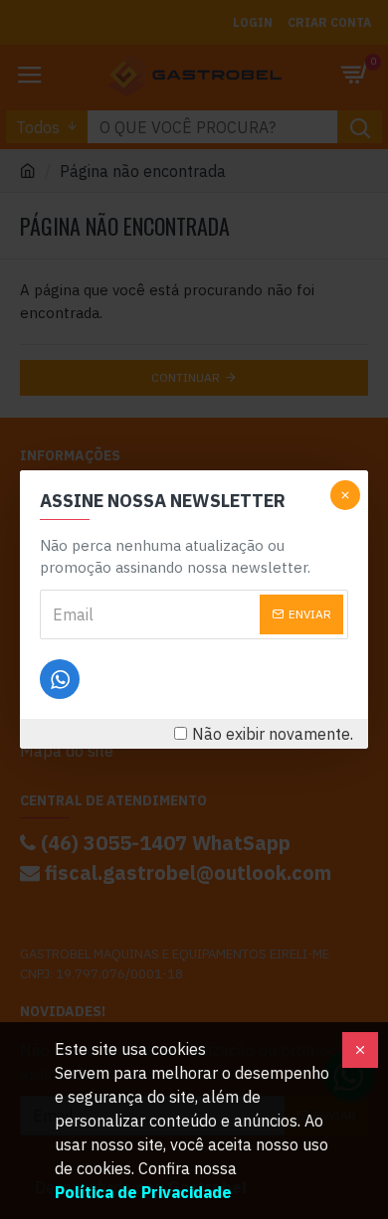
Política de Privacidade (143, 1192)
